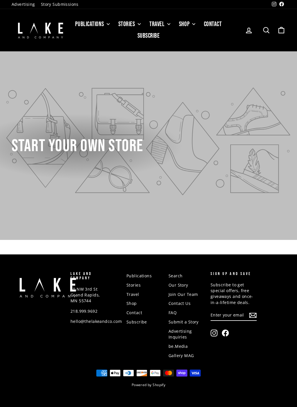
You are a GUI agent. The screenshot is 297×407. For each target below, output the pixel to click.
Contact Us (180, 303)
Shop (185, 24)
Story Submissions (60, 4)
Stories (127, 24)
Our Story (178, 285)
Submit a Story (184, 322)
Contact (213, 24)
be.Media (178, 346)
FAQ (173, 312)
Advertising (23, 4)
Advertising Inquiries (180, 334)
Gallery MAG (181, 355)
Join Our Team (183, 294)
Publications (90, 24)
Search (176, 275)
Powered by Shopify (149, 384)
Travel (157, 24)
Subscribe (148, 36)
